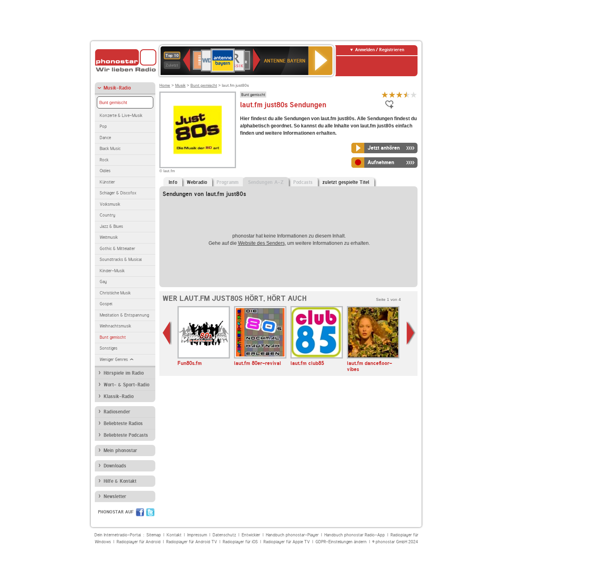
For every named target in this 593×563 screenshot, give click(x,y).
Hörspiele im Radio (124, 373)
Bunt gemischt (113, 102)
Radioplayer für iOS (240, 541)
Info (173, 182)
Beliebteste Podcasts (126, 435)
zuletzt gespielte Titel (345, 182)
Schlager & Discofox (118, 193)
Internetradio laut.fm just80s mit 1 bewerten (384, 95)
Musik (180, 85)
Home (164, 85)
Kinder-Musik (112, 270)
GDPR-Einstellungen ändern (341, 541)
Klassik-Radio (119, 396)
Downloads (115, 466)
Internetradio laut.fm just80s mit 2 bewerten (392, 95)
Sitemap (153, 535)
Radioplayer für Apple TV (286, 541)
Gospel (106, 304)
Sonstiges (108, 348)
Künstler (107, 182)
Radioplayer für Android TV (191, 541)
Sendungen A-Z (266, 182)
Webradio (197, 182)
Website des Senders (261, 243)
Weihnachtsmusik (115, 326)
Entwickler (251, 535)
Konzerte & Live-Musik (121, 115)
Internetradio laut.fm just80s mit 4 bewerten (406, 95)
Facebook (140, 512)
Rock (104, 160)
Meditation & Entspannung (124, 315)
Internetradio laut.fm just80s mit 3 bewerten (399, 95)
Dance (105, 137)
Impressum (197, 535)
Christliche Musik (115, 293)
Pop (103, 126)
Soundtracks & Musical (121, 259)
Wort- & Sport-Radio (126, 385)
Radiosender (117, 412)
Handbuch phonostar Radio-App (354, 535)
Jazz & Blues (111, 226)
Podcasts (303, 182)
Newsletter (115, 496)
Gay (103, 281)
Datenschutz (224, 535)
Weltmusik (109, 237)
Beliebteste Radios (123, 423)
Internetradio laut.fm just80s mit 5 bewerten (414, 95)
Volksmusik (110, 204)
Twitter (150, 512)
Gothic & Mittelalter (117, 248)
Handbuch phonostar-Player (292, 535)
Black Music (110, 148)
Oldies (105, 170)
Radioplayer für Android (139, 541)
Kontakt (174, 535)
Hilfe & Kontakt (120, 481)
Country (107, 215)
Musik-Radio (117, 88)
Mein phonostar (120, 450)
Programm (227, 182)
